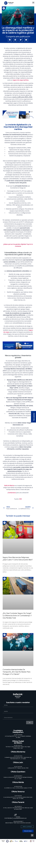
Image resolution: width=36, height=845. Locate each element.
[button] (33, 2)
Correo (5, 715)
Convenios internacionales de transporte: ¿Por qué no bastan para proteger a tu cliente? (16, 672)
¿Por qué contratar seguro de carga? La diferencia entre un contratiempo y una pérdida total (17, 615)
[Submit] (29, 722)
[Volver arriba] (32, 835)
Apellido (5, 709)
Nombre (5, 703)
